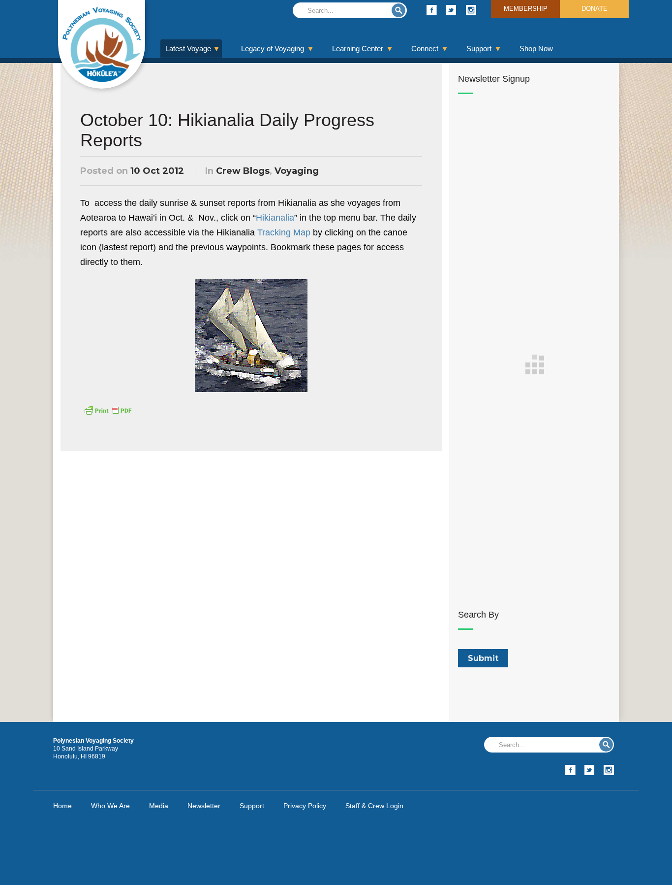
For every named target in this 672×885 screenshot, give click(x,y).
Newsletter (203, 806)
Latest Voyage (188, 48)
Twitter (451, 10)
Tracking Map (283, 232)
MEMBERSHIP (526, 8)
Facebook (432, 10)
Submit (398, 10)
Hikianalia (275, 218)
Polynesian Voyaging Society (101, 44)
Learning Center (357, 48)
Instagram (471, 10)
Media (158, 806)
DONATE (594, 8)
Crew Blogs (243, 170)
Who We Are (110, 806)
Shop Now (536, 48)
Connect (424, 48)
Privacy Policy (304, 806)
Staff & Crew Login (374, 806)
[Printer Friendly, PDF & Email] (107, 410)
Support (478, 48)
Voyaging (297, 170)
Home (62, 806)
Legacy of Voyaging (272, 48)
